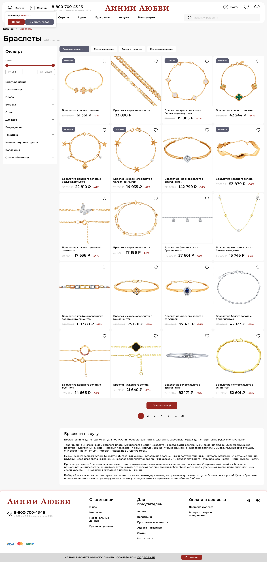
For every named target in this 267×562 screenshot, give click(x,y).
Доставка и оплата (201, 507)
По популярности (73, 49)
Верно (16, 22)
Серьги (63, 17)
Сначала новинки (132, 49)
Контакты (95, 512)
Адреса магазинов (149, 527)
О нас (93, 507)
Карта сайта (145, 538)
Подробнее (146, 557)
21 (182, 415)
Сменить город (39, 22)
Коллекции (146, 17)
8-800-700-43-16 (67, 6)
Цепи (82, 17)
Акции (124, 17)
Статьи (141, 533)
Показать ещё (162, 405)
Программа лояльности (152, 522)
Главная (8, 28)
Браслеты (102, 17)
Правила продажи (101, 526)
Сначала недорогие (161, 49)
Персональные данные (99, 519)
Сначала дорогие (104, 49)
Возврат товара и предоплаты (200, 514)
